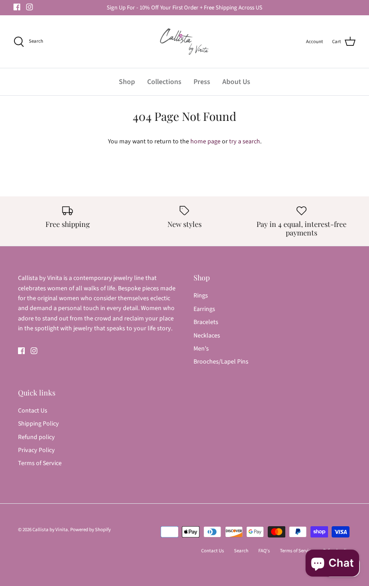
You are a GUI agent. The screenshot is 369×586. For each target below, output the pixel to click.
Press (202, 82)
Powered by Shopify (90, 529)
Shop (127, 82)
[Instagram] (29, 7)
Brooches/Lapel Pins (221, 361)
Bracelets (206, 322)
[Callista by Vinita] (185, 41)
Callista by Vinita (50, 529)
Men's (201, 348)
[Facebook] (17, 7)
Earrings (204, 309)
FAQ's (264, 550)
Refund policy (36, 437)
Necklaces (207, 335)
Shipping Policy (38, 423)
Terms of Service (40, 463)
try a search (244, 141)
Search (241, 550)
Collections (164, 82)
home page (205, 141)
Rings (201, 295)
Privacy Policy (36, 450)
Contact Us (32, 410)
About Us (236, 82)
